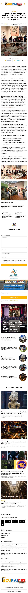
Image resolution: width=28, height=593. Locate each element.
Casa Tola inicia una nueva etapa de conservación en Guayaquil (11, 502)
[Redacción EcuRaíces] (14, 224)
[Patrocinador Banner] (14, 285)
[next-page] (24, 306)
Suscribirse (13, 297)
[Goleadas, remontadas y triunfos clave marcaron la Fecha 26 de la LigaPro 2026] (23, 348)
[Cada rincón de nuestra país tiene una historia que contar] (14, 4)
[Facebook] (2, 521)
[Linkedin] (9, 521)
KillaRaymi (4, 207)
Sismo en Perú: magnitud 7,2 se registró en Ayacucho (12, 562)
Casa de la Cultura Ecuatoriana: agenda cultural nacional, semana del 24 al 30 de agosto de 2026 (12, 473)
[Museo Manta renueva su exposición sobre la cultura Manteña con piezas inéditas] (23, 358)
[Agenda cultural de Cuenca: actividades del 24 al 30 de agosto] (23, 377)
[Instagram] (6, 521)
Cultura (14, 11)
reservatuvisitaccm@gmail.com (8, 107)
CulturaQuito (20, 206)
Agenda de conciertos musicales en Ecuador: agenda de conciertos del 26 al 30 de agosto (14, 325)
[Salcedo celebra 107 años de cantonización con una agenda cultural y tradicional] (23, 339)
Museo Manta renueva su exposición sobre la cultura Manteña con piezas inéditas (8, 358)
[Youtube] (2, 524)
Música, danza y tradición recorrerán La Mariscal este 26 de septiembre (20, 215)
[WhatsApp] (23, 521)
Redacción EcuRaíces (6, 24)
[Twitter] (20, 521)
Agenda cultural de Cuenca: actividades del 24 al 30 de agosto (9, 377)
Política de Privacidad (14, 300)
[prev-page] (22, 306)
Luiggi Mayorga (5, 331)
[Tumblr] (16, 521)
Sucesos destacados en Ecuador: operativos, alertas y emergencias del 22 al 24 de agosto (9, 367)
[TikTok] (13, 521)
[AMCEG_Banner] (14, 274)
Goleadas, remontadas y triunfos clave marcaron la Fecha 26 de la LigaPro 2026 (9, 348)
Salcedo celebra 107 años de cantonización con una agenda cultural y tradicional (8, 339)
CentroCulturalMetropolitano (11, 206)
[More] (22, 60)
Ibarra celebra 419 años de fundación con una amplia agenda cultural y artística (7, 215)
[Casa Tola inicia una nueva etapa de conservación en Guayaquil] (14, 490)
